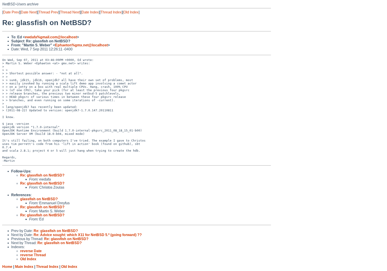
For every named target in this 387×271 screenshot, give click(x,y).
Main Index (24, 267)
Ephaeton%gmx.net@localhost (81, 45)
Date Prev (11, 12)
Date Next (29, 12)
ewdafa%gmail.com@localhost (51, 37)
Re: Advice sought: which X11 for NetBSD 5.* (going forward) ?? (88, 235)
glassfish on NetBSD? (39, 199)
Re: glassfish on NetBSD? (42, 175)
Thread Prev (48, 12)
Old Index (131, 12)
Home (7, 267)
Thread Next (70, 12)
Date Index (90, 12)
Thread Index (111, 12)
